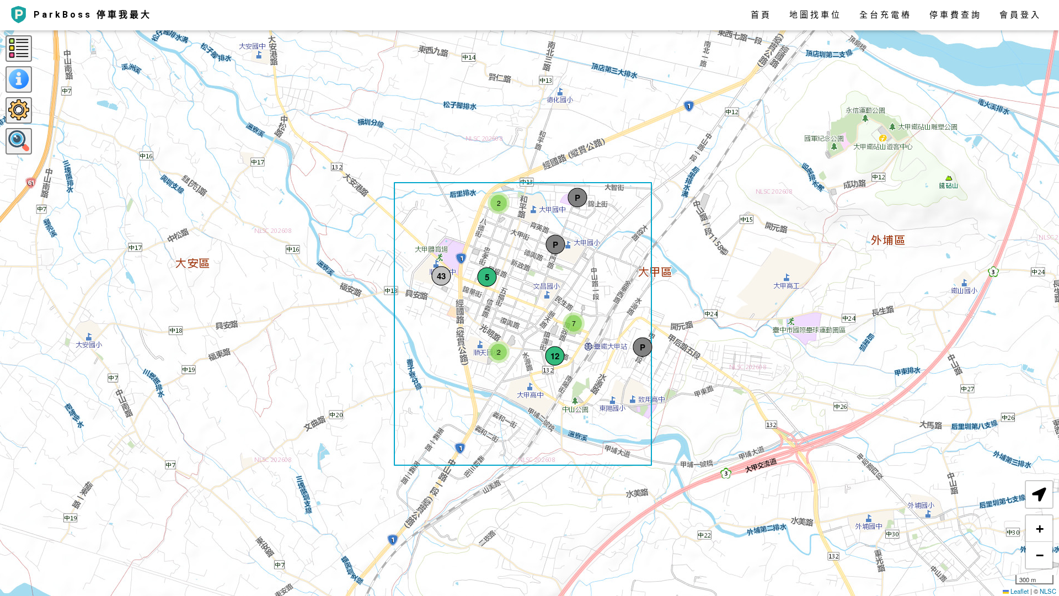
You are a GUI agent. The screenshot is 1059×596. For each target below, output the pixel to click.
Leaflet (1019, 591)
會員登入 (1020, 15)
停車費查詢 (955, 15)
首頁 (761, 15)
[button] (487, 277)
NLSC (1048, 591)
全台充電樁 (885, 15)
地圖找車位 (815, 15)
